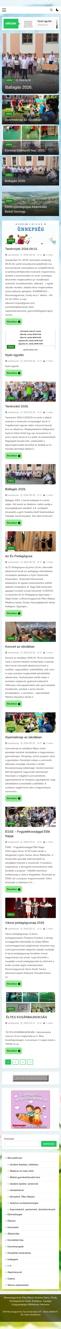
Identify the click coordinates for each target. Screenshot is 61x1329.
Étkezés (11, 1221)
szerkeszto (13, 254)
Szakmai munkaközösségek (24, 1203)
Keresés (9, 1138)
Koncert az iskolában (20, 646)
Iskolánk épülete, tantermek (24, 1184)
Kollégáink (12, 1259)
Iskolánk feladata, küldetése (24, 1164)
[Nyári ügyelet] (23, 26)
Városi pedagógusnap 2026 (24, 922)
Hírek (9, 80)
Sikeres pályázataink (18, 1285)
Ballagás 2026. (43, 3)
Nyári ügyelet (40, 21)
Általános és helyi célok (22, 1171)
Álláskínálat (13, 1233)
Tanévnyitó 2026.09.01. (21, 249)
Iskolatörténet (17, 1190)
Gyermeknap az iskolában (23, 119)
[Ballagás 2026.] (30, 63)
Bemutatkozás (14, 1158)
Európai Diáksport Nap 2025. (25, 150)
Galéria (11, 1278)
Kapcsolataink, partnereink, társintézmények (32, 1209)
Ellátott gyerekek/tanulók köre (25, 1177)
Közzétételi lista (15, 1240)
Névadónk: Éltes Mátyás (22, 1196)
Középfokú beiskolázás (19, 1253)
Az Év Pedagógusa (18, 556)
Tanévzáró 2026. (17, 406)
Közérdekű (13, 1227)
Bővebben (12, 321)
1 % (9, 1266)
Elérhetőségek (14, 1214)
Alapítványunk (14, 1272)
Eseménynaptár (15, 1246)
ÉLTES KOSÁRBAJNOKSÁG (26, 1017)
